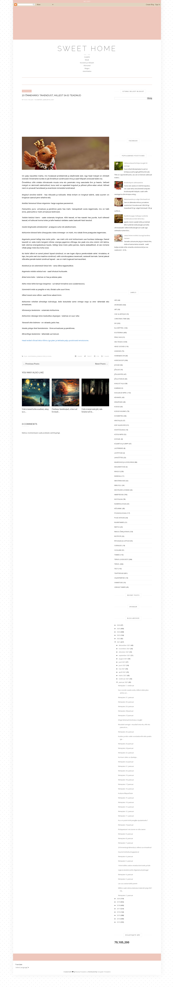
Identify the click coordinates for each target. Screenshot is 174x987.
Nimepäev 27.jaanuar (126, 715)
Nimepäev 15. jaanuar (126, 798)
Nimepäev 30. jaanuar (126, 702)
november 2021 (124, 649)
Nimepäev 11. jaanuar (126, 816)
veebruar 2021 (124, 679)
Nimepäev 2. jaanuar (125, 895)
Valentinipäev (119, 578)
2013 (118, 922)
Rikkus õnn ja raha (44, 356)
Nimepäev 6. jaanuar (125, 856)
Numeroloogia (120, 504)
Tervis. (117, 564)
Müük (87, 60)
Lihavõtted (118, 457)
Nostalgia (118, 499)
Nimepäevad (119, 495)
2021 (118, 642)
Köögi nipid (118, 434)
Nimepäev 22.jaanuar (126, 762)
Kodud (117, 407)
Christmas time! (120, 319)
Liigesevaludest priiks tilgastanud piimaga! (133, 870)
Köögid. (117, 439)
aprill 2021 (122, 672)
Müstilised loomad (121, 490)
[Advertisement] (87, 23)
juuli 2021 (122, 662)
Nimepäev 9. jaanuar (125, 834)
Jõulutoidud (119, 379)
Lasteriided (118, 448)
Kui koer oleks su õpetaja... (127, 757)
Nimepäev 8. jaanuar (125, 838)
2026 (118, 625)
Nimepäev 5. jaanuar (125, 861)
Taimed (117, 555)
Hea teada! (118, 342)
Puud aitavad (119, 518)
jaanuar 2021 (123, 682)
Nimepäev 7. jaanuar (125, 843)
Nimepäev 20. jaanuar (126, 771)
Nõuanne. (118, 508)
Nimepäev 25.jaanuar (126, 744)
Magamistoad (119, 467)
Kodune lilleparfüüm (125, 793)
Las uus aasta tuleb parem (127, 883)
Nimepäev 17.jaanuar (126, 784)
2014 (118, 919)
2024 (118, 632)
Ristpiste (117, 536)
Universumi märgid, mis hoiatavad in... (92, 410)
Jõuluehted (118, 374)
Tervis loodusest (121, 559)
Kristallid (118, 420)
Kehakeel (117, 397)
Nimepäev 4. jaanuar (125, 874)
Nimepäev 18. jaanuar (126, 780)
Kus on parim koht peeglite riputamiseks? (133, 820)
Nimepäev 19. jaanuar (126, 775)
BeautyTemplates (81, 972)
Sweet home (87, 48)
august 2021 (123, 659)
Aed (115, 300)
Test (116, 569)
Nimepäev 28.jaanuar (126, 711)
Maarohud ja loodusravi (124, 462)
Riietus (117, 527)
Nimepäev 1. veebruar (126, 685)
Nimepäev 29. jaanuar (126, 706)
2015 (118, 915)
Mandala (117, 476)
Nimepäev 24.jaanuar (126, 748)
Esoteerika (27, 91)
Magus (87, 68)
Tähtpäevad (119, 573)
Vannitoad (118, 582)
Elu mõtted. (119, 328)
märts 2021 (123, 675)
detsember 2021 (124, 645)
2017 (118, 909)
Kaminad (117, 388)
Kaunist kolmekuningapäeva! (128, 852)
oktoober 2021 (124, 652)
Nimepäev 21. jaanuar (126, 766)
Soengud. (118, 545)
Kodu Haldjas (29, 100)
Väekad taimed (120, 587)
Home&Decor (119, 356)
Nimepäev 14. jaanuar (126, 802)
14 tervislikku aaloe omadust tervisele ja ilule (134, 865)
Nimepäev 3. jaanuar (125, 879)
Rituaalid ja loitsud (122, 541)
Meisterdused (119, 481)
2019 (118, 902)
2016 (118, 912)
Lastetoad (118, 453)
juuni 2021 (122, 665)
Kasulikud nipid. (120, 393)
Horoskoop (119, 360)
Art (115, 309)
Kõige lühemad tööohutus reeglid (130, 720)
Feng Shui (118, 337)
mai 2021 (122, 669)
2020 (118, 899)
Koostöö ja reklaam (87, 63)
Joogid (117, 365)
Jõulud (117, 370)
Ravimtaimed (119, 522)
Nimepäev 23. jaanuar (126, 753)
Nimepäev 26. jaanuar (126, 732)
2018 (118, 905)
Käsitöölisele (119, 430)
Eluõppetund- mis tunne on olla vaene (131, 829)
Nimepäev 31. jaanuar (126, 697)
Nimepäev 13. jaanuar (126, 807)
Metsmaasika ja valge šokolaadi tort (137, 199)
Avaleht (87, 57)
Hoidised (117, 351)
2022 (118, 638)
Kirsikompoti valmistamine (133, 182)
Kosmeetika (118, 416)
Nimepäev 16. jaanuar (126, 789)
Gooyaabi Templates (104, 972)
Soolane (117, 550)
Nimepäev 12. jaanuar (126, 811)
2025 (118, 628)
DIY (115, 323)
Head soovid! (119, 346)
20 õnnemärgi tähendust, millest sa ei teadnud (134, 847)
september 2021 (124, 655)
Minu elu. (117, 485)
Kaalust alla (119, 383)
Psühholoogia (120, 513)
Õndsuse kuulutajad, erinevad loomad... (64, 410)
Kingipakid (118, 402)
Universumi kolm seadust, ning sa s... (35, 410)
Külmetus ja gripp (121, 444)
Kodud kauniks (120, 411)
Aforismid (87, 65)
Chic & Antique (120, 314)
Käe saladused (120, 425)
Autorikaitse (87, 71)
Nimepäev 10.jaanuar (126, 825)
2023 (118, 635)
